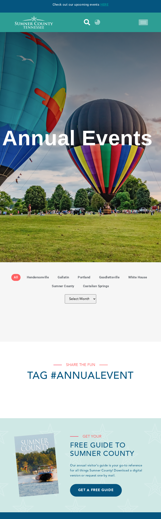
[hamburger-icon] (143, 22)
